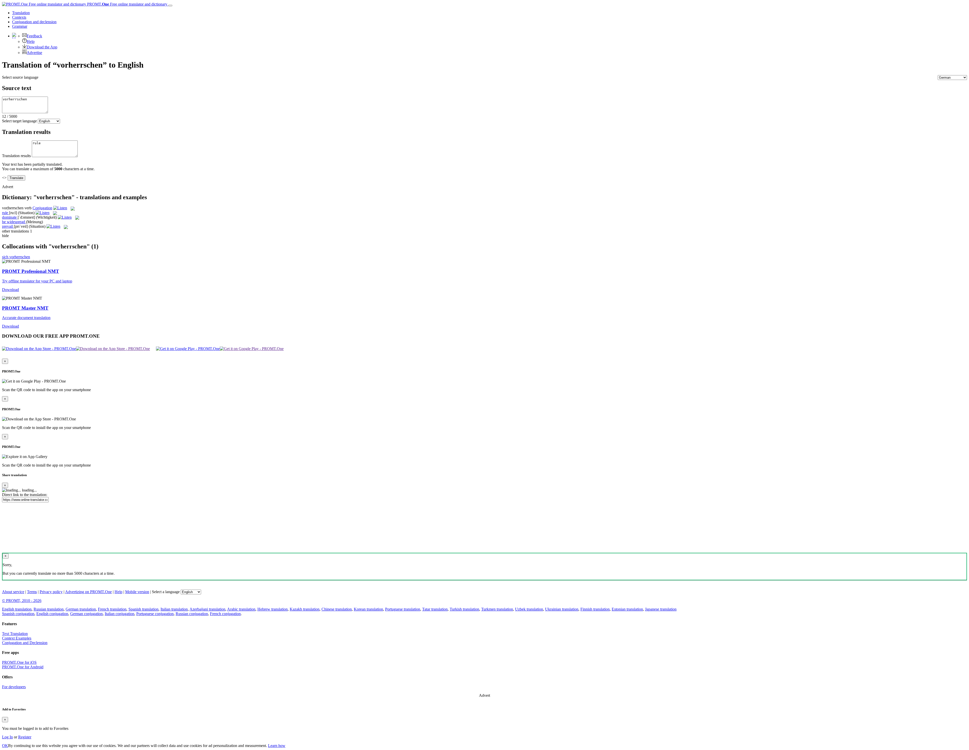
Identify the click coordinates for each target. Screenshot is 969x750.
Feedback (34, 36)
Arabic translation (241, 609)
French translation (112, 609)
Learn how (276, 745)
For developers (14, 687)
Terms (32, 592)
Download (10, 289)
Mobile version (137, 592)
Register (24, 737)
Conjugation (34, 22)
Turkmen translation (497, 609)
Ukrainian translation (561, 609)
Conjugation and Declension (24, 643)
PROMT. (126, 4)
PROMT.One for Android (22, 667)
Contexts (19, 17)
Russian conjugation (192, 614)
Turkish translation (464, 609)
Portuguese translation (402, 609)
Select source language (20, 77)
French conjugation (225, 614)
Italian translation (174, 609)
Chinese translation (336, 609)
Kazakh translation (304, 609)
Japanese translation (661, 609)
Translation (21, 13)
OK (5, 745)
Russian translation (49, 609)
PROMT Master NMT (25, 308)
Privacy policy (51, 592)
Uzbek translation (529, 609)
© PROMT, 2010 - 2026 (21, 600)
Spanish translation (143, 609)
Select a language (166, 592)
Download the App (42, 47)
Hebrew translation (272, 609)
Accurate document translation (26, 317)
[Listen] (60, 208)
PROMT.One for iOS (19, 662)
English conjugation (52, 614)
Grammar (19, 26)
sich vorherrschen (16, 257)
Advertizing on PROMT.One (88, 592)
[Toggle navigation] (170, 5)
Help (31, 41)
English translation (17, 609)
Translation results (16, 156)
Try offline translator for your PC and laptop (37, 281)
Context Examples (16, 638)
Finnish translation (595, 609)
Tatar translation (435, 609)
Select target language (19, 121)
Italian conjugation (119, 614)
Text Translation (15, 633)
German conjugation (86, 614)
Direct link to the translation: (24, 495)
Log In (7, 737)
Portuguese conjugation (155, 614)
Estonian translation (627, 609)
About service (13, 592)
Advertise (34, 52)
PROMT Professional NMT (30, 271)
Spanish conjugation (18, 614)
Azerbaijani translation (207, 609)
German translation (81, 609)
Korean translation (368, 609)
